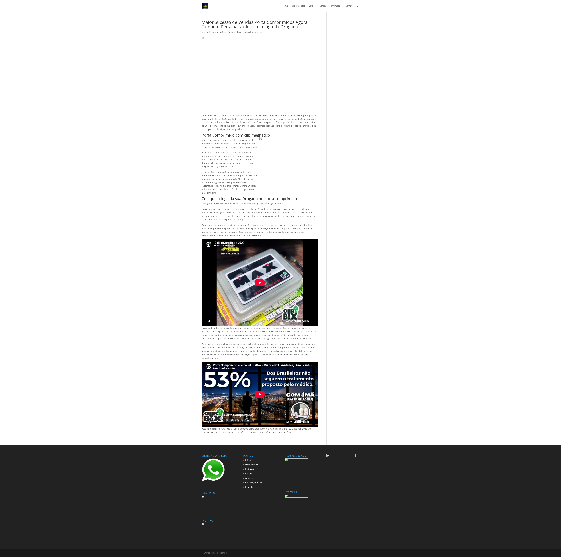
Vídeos (312, 6)
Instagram (250, 469)
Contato (349, 6)
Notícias (323, 6)
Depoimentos (298, 6)
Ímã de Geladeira (210, 32)
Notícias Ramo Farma (252, 32)
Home (285, 6)
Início (248, 460)
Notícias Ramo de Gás (230, 32)
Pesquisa (249, 487)
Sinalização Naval (253, 482)
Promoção (336, 6)
